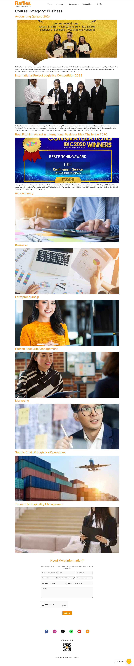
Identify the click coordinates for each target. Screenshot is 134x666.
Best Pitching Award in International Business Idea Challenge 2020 (61, 134)
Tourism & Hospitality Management (39, 504)
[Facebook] (46, 631)
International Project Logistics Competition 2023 (48, 75)
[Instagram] (55, 631)
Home (50, 4)
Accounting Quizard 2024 (33, 16)
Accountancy (24, 193)
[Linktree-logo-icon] (71, 631)
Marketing (22, 400)
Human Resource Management (36, 349)
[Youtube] (79, 631)
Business (21, 245)
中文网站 (98, 4)
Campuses (73, 4)
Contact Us (86, 4)
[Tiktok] (63, 631)
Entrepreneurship (27, 297)
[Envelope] (87, 631)
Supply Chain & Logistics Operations (40, 452)
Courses (59, 4)
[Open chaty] (128, 661)
